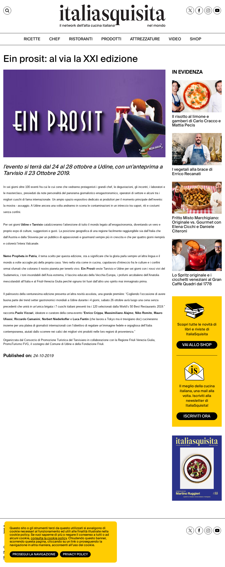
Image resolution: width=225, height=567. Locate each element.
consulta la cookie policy (49, 538)
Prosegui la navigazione (34, 554)
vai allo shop (197, 344)
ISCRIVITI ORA (196, 416)
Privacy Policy (75, 554)
